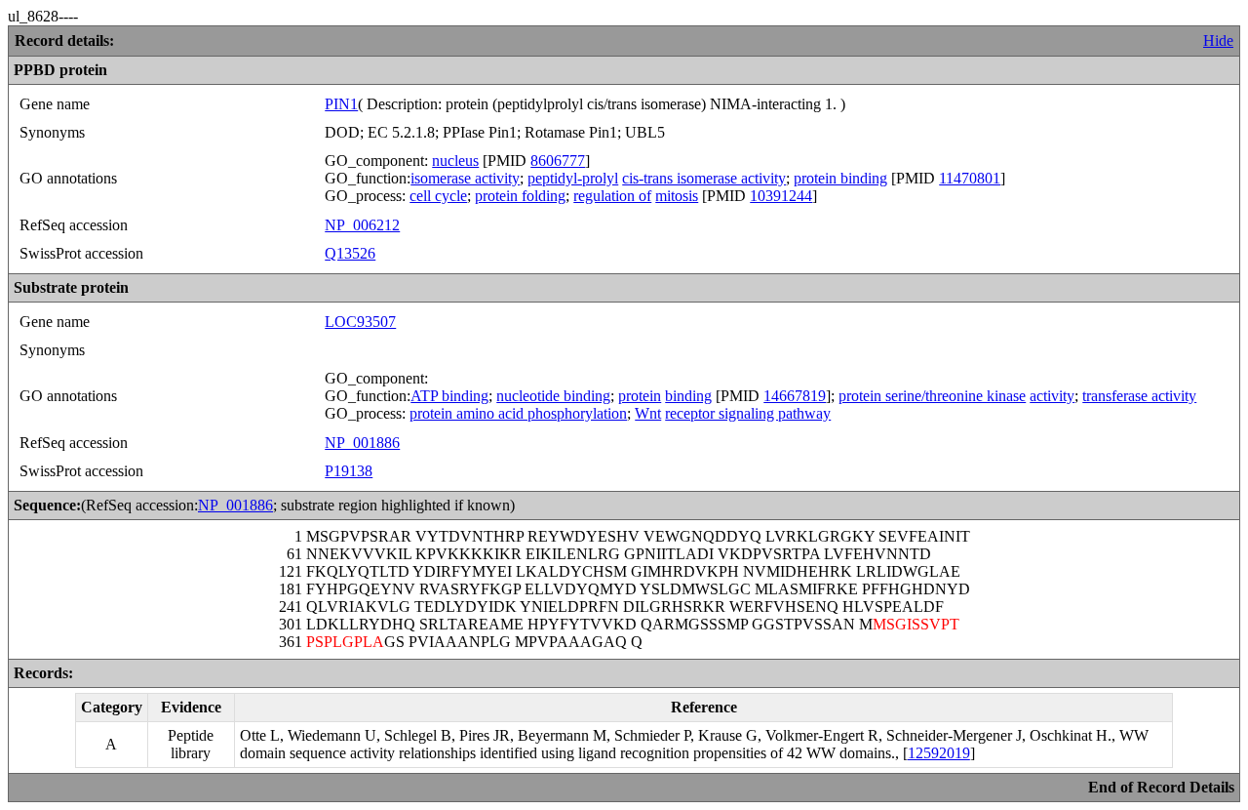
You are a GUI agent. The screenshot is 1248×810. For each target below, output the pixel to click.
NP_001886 (362, 442)
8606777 (557, 160)
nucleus (455, 160)
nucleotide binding (553, 395)
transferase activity (1139, 395)
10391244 (781, 195)
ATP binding (449, 395)
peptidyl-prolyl (572, 178)
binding (688, 395)
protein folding (520, 195)
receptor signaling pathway (748, 413)
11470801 (969, 178)
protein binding (840, 178)
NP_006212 (362, 225)
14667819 (794, 395)
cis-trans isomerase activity (704, 178)
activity (1052, 395)
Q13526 (350, 253)
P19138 (348, 471)
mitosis (676, 195)
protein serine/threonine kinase (932, 395)
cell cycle (438, 195)
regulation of (612, 195)
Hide (1218, 40)
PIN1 (341, 104)
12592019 (939, 753)
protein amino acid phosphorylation (518, 413)
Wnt (648, 413)
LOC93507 (360, 321)
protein (639, 395)
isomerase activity (465, 178)
